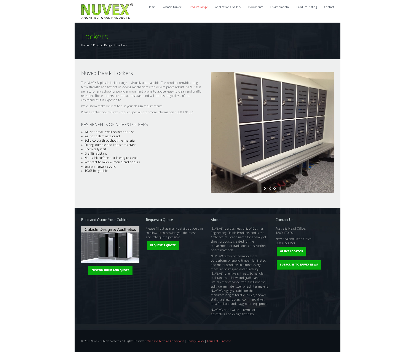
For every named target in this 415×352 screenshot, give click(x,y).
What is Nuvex (172, 7)
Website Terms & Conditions (165, 341)
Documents (255, 7)
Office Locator (291, 251)
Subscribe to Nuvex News (299, 264)
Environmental (279, 7)
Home (152, 7)
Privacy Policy (195, 341)
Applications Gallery (228, 7)
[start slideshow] (265, 188)
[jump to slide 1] (270, 188)
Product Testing (307, 7)
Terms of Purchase (219, 341)
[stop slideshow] (279, 188)
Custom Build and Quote (110, 270)
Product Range (198, 7)
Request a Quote (163, 245)
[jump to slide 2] (274, 188)
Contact (329, 7)
